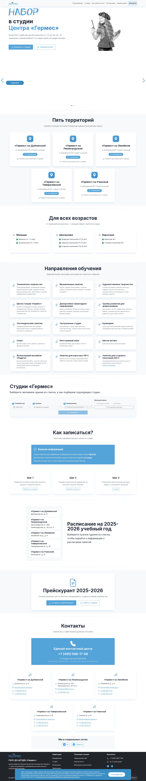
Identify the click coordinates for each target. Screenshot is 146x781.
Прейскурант (122, 3)
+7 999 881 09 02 (85, 722)
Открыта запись (104, 403)
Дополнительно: (100, 400)
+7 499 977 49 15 (42, 725)
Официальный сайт (80, 758)
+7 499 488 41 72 (21, 694)
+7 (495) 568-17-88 (116, 758)
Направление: (70, 403)
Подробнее (15, 83)
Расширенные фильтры (115, 407)
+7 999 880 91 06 (106, 691)
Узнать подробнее (109, 365)
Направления (78, 3)
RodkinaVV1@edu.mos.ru (66, 689)
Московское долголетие (82, 765)
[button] (2, 80)
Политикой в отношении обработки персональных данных (58, 777)
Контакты (133, 3)
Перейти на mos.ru (73, 489)
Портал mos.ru (79, 761)
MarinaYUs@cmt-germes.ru (23, 687)
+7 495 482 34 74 (106, 694)
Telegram (79, 744)
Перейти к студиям (30, 489)
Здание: (37, 403)
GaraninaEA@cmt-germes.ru (45, 719)
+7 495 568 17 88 (63, 692)
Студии (87, 3)
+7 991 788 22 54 (85, 725)
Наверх (133, 778)
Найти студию (90, 603)
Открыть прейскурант (63, 603)
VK (67, 744)
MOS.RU (92, 454)
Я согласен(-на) (116, 774)
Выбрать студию (22, 47)
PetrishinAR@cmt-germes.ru (110, 687)
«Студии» (88, 458)
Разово (118, 403)
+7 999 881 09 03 (42, 722)
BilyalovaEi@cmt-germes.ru (88, 719)
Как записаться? (98, 3)
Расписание (110, 3)
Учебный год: (19, 403)
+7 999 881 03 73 (20, 691)
